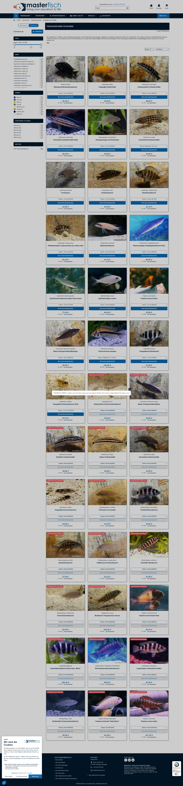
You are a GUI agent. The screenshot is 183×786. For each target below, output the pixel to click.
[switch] (177, 774)
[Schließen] (130, 389)
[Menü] (180, 762)
